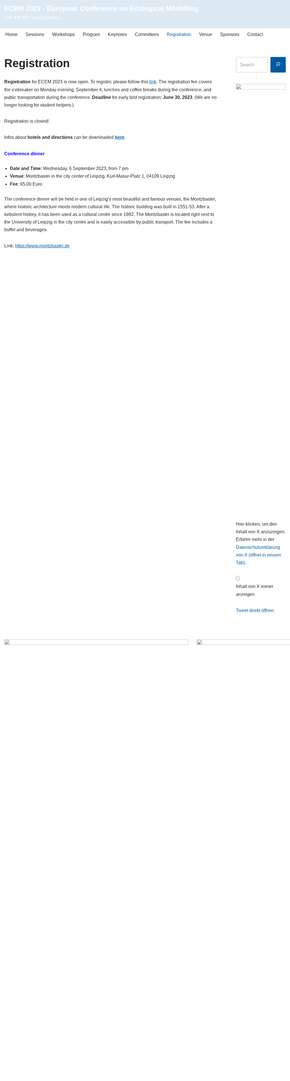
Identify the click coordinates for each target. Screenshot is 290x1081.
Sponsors (229, 34)
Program (91, 34)
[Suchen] (278, 65)
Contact (255, 34)
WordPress (61, 1073)
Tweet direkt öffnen (255, 610)
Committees (147, 34)
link (152, 81)
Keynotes (117, 34)
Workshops (63, 34)
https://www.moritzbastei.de (42, 245)
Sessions (34, 34)
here (119, 137)
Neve (9, 1073)
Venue (205, 34)
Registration (179, 34)
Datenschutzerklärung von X (258, 555)
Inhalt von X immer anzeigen (254, 590)
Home (11, 34)
